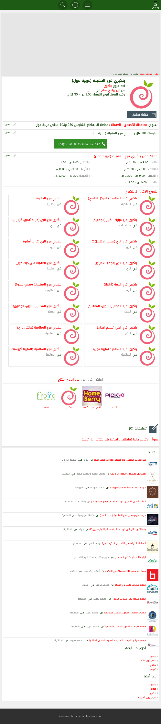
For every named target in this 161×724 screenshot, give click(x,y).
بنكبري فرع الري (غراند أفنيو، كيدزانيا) (36, 219)
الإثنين (84, 162)
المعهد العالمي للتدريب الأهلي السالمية (125, 613)
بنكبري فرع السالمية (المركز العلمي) (112, 198)
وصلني (157, 74)
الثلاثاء (152, 169)
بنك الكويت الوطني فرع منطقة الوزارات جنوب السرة (120, 460)
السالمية (126, 204)
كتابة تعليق (140, 115)
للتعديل (8, 124)
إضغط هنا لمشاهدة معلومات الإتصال (79, 144)
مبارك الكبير (124, 225)
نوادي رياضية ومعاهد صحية (91, 474)
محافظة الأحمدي (135, 125)
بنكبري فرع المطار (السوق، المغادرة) (112, 305)
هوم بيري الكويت (92, 407)
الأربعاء (84, 169)
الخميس (151, 175)
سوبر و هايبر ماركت (100, 557)
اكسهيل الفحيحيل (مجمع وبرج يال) (128, 474)
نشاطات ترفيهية (86, 515)
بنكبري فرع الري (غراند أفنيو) (42, 241)
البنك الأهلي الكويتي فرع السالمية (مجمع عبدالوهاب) (118, 501)
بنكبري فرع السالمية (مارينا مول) (115, 348)
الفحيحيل (65, 474)
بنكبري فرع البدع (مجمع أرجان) (117, 327)
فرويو (46, 407)
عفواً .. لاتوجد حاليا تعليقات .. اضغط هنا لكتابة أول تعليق (119, 439)
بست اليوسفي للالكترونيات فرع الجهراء (125, 571)
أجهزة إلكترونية (92, 571)
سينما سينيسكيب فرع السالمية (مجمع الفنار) (123, 515)
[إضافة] (75, 5)
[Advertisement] (80, 42)
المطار (127, 311)
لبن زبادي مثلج (146, 74)
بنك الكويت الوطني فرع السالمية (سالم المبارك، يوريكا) (117, 529)
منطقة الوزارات (69, 460)
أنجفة (128, 290)
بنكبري (107, 86)
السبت (152, 182)
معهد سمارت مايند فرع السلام (130, 585)
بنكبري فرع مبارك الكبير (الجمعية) (114, 219)
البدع (128, 333)
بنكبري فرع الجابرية (48, 198)
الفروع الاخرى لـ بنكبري (141, 191)
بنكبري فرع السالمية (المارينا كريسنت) (35, 348)
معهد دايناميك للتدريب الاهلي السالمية (125, 626)
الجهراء (73, 571)
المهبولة (50, 290)
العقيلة (89, 90)
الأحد (153, 162)
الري (52, 225)
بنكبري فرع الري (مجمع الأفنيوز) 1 (114, 262)
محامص (93, 543)
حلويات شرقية (97, 487)
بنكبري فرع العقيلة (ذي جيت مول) (38, 262)
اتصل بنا (98, 716)
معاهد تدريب (102, 585)
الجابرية (51, 204)
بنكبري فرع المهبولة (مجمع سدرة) (38, 284)
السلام (85, 585)
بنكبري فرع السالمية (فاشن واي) (39, 327)
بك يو (115, 407)
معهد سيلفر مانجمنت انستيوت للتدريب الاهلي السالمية (117, 640)
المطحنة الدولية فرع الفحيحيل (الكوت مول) (124, 543)
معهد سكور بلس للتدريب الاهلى (129, 599)
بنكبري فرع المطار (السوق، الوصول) (37, 305)
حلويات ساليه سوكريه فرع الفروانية (128, 487)
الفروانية (79, 487)
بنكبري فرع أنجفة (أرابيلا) (120, 284)
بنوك (85, 460)
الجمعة (84, 175)
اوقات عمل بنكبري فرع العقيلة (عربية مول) (126, 156)
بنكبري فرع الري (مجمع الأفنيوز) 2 (114, 241)
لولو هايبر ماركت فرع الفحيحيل (130, 557)
